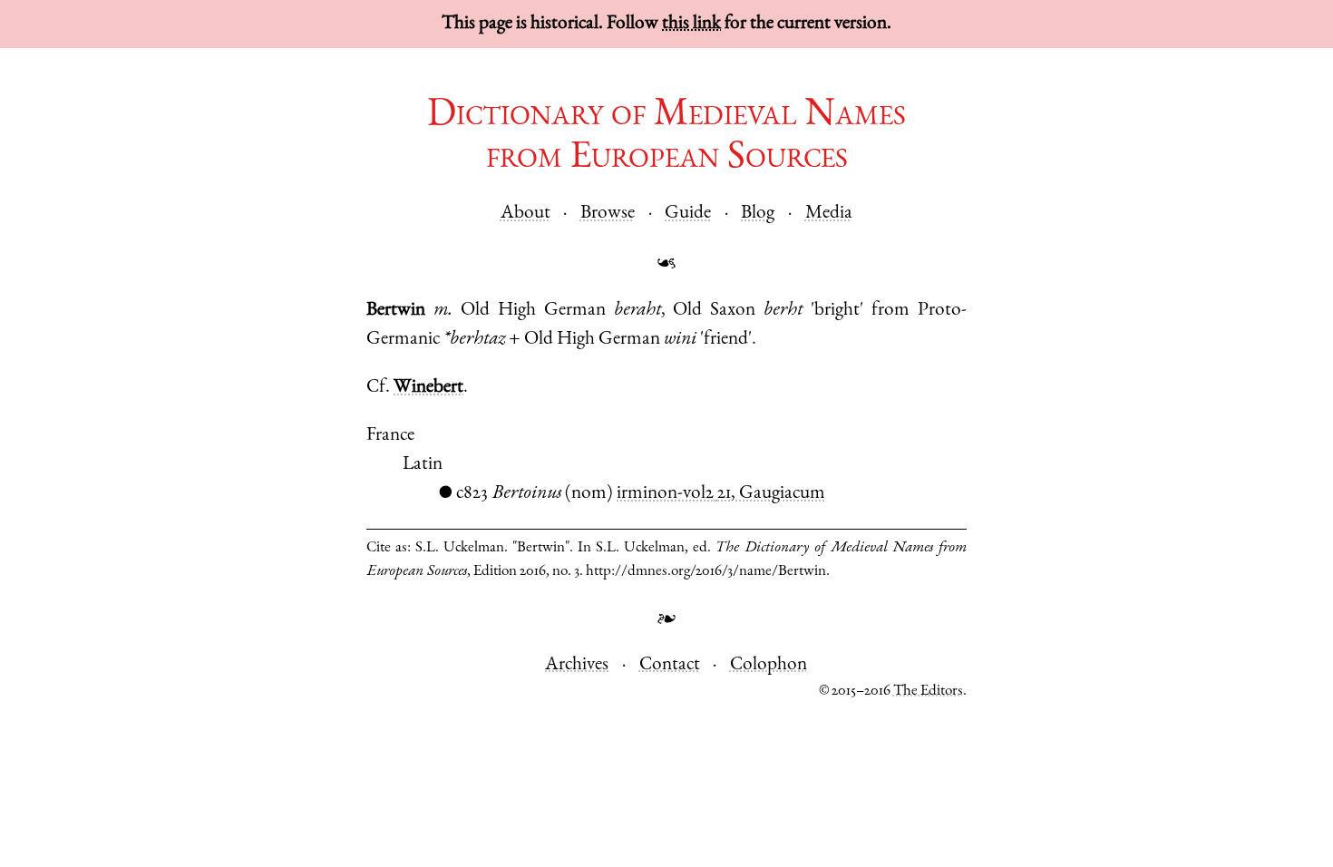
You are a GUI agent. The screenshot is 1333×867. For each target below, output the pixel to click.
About (525, 213)
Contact (669, 665)
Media (828, 213)
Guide (688, 213)
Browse (607, 213)
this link (691, 24)
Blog (757, 213)
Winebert (428, 387)
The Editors (928, 691)
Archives (576, 665)
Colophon (768, 665)
